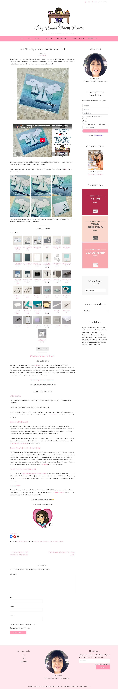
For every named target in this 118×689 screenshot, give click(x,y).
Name (12, 598)
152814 (57, 297)
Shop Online (99, 174)
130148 (66, 327)
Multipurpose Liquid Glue (37, 311)
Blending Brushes (27, 295)
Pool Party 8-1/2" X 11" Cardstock (17, 264)
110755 (37, 313)
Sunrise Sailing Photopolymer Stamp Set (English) (17, 247)
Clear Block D (47, 325)
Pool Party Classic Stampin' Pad (67, 264)
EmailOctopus (99, 135)
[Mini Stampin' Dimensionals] (27, 309)
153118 (17, 283)
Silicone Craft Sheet (47, 311)
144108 (27, 313)
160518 (17, 298)
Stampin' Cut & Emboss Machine (42, 340)
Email (12, 606)
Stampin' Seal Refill (57, 295)
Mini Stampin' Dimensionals (27, 311)
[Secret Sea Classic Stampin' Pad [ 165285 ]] (27, 278)
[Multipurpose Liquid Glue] (37, 309)
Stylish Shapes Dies (47, 246)
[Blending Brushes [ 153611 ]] (27, 294)
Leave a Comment (42, 55)
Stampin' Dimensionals (18, 311)
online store (37, 365)
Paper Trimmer (27, 325)
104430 (17, 313)
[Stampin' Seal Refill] (57, 294)
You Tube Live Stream (21, 541)
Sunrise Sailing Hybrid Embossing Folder (27, 247)
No (86, 121)
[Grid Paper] (66, 324)
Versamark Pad (37, 279)
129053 (66, 282)
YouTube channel (59, 492)
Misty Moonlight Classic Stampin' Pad (17, 281)
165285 (27, 282)
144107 (66, 312)
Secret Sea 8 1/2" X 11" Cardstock (27, 264)
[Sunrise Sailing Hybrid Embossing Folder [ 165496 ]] (27, 244)
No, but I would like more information (95, 124)
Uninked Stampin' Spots (57, 264)
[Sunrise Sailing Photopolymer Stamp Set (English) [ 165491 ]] (17, 244)
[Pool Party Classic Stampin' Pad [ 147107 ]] (66, 261)
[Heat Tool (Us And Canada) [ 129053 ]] (66, 278)
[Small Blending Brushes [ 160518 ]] (17, 294)
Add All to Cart (42, 349)
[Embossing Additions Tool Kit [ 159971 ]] (57, 278)
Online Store (23, 661)
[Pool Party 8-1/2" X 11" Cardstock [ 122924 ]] (17, 261)
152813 (47, 297)
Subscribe (103, 667)
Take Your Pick (66, 310)
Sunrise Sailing (43, 541)
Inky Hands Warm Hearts (59, 19)
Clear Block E (57, 325)
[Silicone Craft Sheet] (47, 309)
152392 (27, 327)
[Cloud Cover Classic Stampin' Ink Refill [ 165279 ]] (47, 261)
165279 (47, 267)
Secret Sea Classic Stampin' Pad (27, 280)
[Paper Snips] (17, 324)
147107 (66, 266)
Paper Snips (17, 325)
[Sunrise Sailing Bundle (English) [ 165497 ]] (37, 244)
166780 (37, 266)
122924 (17, 266)
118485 (47, 327)
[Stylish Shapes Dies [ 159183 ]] (47, 244)
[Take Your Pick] (66, 309)
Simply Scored (37, 295)
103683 (66, 297)
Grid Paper (66, 325)
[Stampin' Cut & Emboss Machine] (42, 337)
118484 (57, 327)
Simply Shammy (37, 325)
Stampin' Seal (47, 295)
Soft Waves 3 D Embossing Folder (57, 246)
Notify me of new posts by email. (20, 628)
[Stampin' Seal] (47, 294)
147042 (37, 327)
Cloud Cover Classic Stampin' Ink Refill (47, 265)
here (66, 169)
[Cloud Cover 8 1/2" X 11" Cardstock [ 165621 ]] (66, 244)
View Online (91, 174)
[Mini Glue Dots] (66, 294)
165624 (27, 266)
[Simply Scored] (37, 294)
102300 (56, 312)
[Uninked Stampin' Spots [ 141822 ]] (57, 261)
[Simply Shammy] (37, 324)
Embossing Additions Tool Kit (57, 280)
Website (12, 615)
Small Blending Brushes (17, 296)
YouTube (50, 541)
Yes (86, 118)
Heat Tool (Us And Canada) (66, 280)
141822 (57, 266)
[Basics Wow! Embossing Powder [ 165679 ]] (47, 278)
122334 (37, 297)
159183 (47, 247)
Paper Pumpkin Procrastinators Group (34, 473)
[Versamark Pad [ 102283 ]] (37, 278)
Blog (23, 658)
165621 (66, 248)
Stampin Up (36, 541)
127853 (47, 313)
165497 (37, 248)
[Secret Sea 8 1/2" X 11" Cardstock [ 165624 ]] (27, 261)
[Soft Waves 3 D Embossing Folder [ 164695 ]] (57, 244)
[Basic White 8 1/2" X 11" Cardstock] (37, 261)
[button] (83, 118)
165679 (47, 282)
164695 (57, 248)
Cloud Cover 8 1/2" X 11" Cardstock (66, 246)
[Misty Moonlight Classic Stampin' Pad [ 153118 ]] (17, 278)
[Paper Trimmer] (27, 324)
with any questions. (19, 443)
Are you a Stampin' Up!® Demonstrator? (91, 116)
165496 (27, 249)
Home (23, 655)
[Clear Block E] (57, 324)
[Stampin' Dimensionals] (17, 309)
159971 (57, 282)
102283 (37, 281)
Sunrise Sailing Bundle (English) (37, 246)
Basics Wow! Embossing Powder (47, 280)
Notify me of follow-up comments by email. (23, 624)
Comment (13, 574)
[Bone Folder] (57, 309)
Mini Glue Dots (66, 295)
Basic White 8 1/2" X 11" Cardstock (37, 264)
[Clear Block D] (47, 324)
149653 (42, 342)
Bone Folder (57, 310)
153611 (27, 297)
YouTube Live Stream (58, 541)
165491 (17, 251)
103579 (17, 327)
